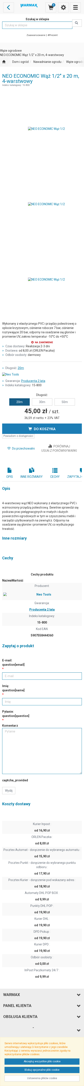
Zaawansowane (35, 35)
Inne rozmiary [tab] (31, 476)
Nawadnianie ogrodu (47, 62)
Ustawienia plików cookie (42, 1078)
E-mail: (13, 662)
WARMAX (11, 994)
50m (65, 402)
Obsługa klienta (20, 1016)
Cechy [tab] (55, 476)
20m (21, 368)
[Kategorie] (75, 7)
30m (42, 402)
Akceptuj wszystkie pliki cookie (42, 1061)
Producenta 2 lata (33, 381)
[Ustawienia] (63, 7)
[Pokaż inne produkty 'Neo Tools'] (42, 374)
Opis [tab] (9, 476)
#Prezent (53, 35)
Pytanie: (15, 714)
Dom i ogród (20, 62)
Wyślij (8, 790)
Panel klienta (17, 1005)
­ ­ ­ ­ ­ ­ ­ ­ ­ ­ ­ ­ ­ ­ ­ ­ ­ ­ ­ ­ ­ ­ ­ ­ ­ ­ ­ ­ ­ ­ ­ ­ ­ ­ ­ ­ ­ (18, 1030)
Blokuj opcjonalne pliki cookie (42, 1069)
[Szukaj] (77, 23)
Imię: (13, 688)
